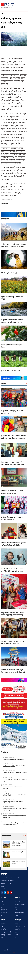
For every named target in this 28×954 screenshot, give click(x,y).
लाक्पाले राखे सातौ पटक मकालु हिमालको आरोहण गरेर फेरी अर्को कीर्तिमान (13, 544)
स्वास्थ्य (3, 915)
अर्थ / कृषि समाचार (20, 905)
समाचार (3, 907)
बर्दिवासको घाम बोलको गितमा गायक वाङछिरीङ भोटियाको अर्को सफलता (12, 570)
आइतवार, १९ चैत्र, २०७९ (9, 799)
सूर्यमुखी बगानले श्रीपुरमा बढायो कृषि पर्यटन (12, 298)
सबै (24, 383)
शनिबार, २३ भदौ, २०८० (9, 778)
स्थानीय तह (4, 913)
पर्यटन (16, 910)
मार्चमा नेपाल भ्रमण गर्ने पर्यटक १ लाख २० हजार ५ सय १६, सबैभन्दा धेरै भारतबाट (13, 245)
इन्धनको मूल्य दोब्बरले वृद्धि (9, 273)
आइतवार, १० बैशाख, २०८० (10, 771)
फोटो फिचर (18, 929)
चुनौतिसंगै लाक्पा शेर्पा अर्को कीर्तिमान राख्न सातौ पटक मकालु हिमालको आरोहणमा (13, 437)
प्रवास (16, 915)
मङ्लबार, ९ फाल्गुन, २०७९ (9, 807)
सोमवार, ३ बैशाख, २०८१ (9, 792)
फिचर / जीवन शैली (6, 932)
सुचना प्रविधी (4, 910)
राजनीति (3, 924)
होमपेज (3, 14)
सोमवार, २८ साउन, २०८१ (9, 814)
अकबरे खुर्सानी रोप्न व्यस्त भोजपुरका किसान (11, 346)
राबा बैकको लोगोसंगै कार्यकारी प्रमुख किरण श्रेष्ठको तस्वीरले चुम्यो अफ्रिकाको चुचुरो (13, 672)
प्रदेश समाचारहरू (19, 913)
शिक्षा (2, 905)
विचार (2, 902)
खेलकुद (17, 907)
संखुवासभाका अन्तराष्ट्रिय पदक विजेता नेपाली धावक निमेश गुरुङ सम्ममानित (12, 614)
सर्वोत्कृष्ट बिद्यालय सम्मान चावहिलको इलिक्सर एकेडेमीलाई (12, 518)
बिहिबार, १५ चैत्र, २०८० (9, 763)
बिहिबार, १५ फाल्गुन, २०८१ (9, 758)
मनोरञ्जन (3, 938)
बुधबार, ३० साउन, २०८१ (9, 785)
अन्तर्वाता (17, 902)
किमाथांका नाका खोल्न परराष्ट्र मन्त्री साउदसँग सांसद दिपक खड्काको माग (12, 463)
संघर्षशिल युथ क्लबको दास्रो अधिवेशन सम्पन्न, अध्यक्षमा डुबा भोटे (12, 492)
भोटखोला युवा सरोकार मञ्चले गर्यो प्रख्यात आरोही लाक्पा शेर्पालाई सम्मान (13, 642)
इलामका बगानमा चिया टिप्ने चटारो (11, 371)
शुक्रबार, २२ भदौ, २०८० (9, 821)
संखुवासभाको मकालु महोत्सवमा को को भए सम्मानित (13, 412)
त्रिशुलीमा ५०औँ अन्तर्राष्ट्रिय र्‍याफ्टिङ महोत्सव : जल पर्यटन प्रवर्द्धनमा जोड (12, 321)
